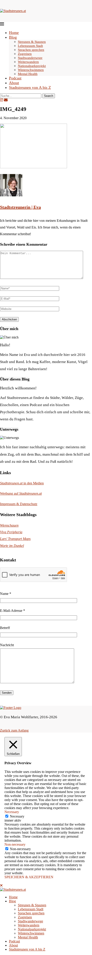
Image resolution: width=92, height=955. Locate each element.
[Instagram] (1, 100)
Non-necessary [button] (14, 844)
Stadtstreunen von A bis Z (30, 87)
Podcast (15, 78)
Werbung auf (21, 493)
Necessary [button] (11, 812)
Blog (13, 37)
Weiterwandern (28, 62)
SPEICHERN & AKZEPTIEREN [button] (28, 877)
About (14, 83)
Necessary (17, 816)
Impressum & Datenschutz (18, 504)
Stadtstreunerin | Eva (20, 207)
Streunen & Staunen (32, 42)
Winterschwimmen (31, 70)
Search (48, 96)
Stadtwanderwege (30, 58)
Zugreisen (25, 54)
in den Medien (22, 483)
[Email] (6, 100)
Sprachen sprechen (31, 50)
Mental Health (28, 74)
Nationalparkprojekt (32, 66)
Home (14, 32)
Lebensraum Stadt (30, 46)
